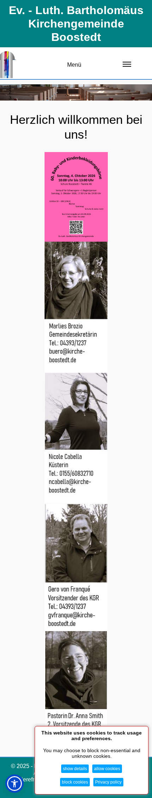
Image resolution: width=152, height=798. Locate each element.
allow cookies (107, 768)
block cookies (75, 782)
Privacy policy (108, 782)
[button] (14, 783)
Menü (74, 65)
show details (75, 768)
